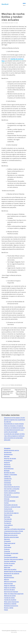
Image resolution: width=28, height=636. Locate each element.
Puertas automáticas (11, 557)
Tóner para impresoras (11, 602)
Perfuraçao (7, 547)
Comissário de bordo (11, 505)
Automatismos (9, 468)
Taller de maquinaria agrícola (13, 593)
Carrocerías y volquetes (11, 489)
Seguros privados (9, 587)
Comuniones (8, 509)
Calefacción (8, 478)
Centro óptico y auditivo (12, 493)
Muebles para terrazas (11, 537)
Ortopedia (7, 541)
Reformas (7, 567)
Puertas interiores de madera (13, 559)
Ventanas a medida (10, 603)
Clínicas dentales (9, 501)
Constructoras (8, 511)
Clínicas (6, 499)
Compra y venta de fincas (12, 507)
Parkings (7, 545)
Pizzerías (7, 551)
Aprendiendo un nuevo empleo (14, 424)
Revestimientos (9, 577)
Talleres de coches (10, 595)
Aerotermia (7, 452)
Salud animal (8, 583)
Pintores (7, 549)
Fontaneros (7, 521)
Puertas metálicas (10, 561)
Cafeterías (7, 476)
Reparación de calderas (11, 573)
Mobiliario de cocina (10, 535)
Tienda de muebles (16, 385)
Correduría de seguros (11, 513)
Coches (6, 503)
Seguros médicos (9, 585)
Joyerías (6, 527)
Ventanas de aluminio (11, 606)
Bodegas (7, 470)
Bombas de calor (9, 472)
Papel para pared (9, 543)
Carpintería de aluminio (12, 486)
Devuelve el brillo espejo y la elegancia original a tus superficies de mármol (14, 419)
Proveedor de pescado (11, 553)
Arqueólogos (8, 460)
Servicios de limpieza (11, 591)
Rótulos (6, 579)
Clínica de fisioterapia (11, 497)
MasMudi (5, 4)
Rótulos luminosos (10, 581)
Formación (7, 523)
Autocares (7, 466)
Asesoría (7, 462)
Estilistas (7, 517)
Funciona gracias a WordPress (9, 630)
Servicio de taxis (9, 589)
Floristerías (8, 519)
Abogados (7, 448)
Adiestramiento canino (11, 450)
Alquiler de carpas (10, 458)
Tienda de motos (9, 597)
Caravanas (7, 482)
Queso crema (8, 565)
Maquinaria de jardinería (12, 533)
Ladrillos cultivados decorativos (14, 529)
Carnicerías (8, 484)
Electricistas (8, 515)
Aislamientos (8, 454)
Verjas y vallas (8, 608)
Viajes (6, 610)
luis (16, 22)
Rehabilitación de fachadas (13, 571)
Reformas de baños (10, 569)
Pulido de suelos (9, 563)
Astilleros (7, 464)
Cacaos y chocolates (10, 474)
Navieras (7, 539)
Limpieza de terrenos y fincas (13, 531)
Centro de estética (10, 491)
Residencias (8, 575)
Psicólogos (7, 555)
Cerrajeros (7, 495)
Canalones (7, 480)
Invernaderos (8, 525)
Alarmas (6, 456)
